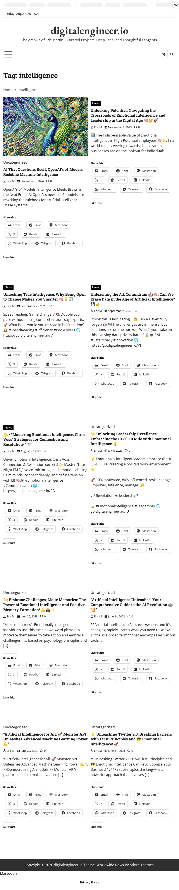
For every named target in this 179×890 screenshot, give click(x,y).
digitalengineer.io (89, 30)
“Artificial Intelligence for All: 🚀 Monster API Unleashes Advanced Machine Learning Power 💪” (45, 739)
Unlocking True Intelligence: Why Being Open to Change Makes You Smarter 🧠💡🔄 (44, 297)
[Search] (171, 54)
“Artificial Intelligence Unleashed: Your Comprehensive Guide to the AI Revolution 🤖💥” (132, 604)
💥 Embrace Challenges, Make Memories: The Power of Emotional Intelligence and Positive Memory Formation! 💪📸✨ (44, 604)
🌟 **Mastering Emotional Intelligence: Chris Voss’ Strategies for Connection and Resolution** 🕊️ (44, 439)
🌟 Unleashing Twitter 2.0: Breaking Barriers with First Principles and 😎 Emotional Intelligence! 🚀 (131, 739)
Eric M (11, 181)
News (95, 103)
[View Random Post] (163, 54)
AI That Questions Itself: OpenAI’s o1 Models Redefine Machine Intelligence (43, 172)
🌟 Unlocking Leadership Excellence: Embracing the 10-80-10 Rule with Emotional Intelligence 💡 (131, 438)
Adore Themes (142, 864)
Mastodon (8, 873)
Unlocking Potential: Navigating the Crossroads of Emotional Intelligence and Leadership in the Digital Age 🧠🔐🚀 (128, 115)
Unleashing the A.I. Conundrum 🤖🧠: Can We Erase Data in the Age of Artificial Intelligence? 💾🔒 (133, 299)
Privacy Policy (89, 882)
